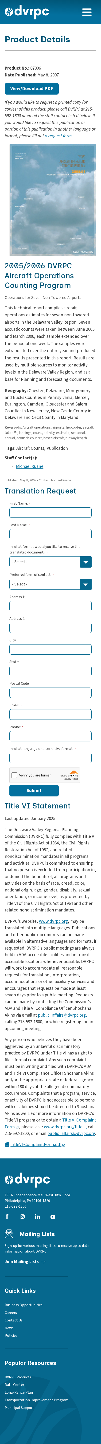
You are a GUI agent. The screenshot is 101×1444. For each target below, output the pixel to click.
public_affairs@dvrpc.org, (62, 1015)
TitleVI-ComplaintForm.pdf (36, 1144)
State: (14, 661)
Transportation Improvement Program (36, 1400)
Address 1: (17, 597)
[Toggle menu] (87, 12)
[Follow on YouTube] (52, 1216)
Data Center (14, 1384)
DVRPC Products (18, 1377)
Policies (11, 1335)
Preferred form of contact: (30, 574)
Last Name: (18, 525)
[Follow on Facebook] (7, 1216)
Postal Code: (19, 683)
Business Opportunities (24, 1305)
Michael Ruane (29, 466)
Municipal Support (19, 1407)
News (9, 1328)
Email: (14, 705)
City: (12, 640)
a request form (58, 136)
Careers (11, 1312)
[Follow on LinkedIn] (37, 1216)
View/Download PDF (31, 88)
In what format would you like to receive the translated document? (44, 549)
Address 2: (17, 618)
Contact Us (14, 1320)
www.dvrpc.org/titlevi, (65, 1127)
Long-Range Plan (19, 1392)
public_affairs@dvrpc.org (71, 1133)
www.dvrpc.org (53, 921)
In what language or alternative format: (41, 748)
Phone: (15, 727)
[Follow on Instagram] (22, 1216)
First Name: (18, 503)
